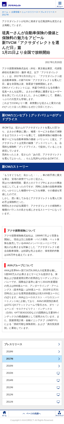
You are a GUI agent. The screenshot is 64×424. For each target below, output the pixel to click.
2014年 (9, 380)
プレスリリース (47, 12)
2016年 (9, 366)
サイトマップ (59, 413)
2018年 (9, 351)
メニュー (60, 4)
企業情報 (15, 12)
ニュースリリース (30, 12)
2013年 (9, 387)
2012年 (9, 394)
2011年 (9, 402)
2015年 (9, 373)
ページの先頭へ (33, 413)
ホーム (5, 12)
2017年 (5, 15)
